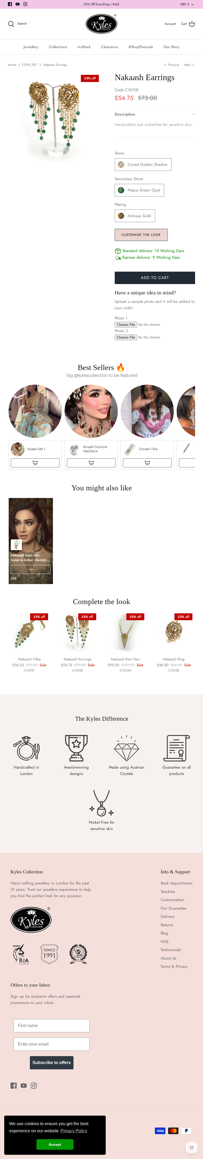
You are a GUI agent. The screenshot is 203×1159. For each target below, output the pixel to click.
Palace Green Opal (144, 190)
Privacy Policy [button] (74, 1131)
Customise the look (141, 234)
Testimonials (171, 950)
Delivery (167, 916)
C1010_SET (29, 64)
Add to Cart (155, 278)
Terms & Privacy (174, 966)
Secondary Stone (129, 179)
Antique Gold (139, 216)
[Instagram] (25, 4)
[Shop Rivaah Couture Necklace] (91, 462)
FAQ (164, 941)
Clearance (109, 46)
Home (12, 64)
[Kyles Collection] (101, 24)
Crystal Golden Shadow (147, 164)
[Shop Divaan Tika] (147, 462)
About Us (168, 958)
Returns (167, 925)
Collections (58, 46)
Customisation (172, 900)
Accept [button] (55, 1144)
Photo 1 (121, 318)
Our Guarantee (173, 908)
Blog (164, 933)
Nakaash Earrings (55, 64)
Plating (120, 204)
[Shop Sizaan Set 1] (35, 462)
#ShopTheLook (140, 46)
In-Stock (84, 46)
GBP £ (184, 4)
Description (125, 114)
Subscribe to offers (52, 1062)
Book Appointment (176, 883)
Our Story (171, 46)
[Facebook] (10, 4)
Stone (119, 153)
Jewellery (31, 46)
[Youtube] (18, 4)
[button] (35, 427)
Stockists (168, 892)
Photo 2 (121, 331)
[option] (55, 119)
